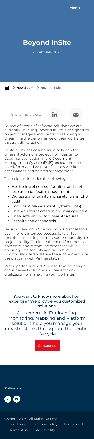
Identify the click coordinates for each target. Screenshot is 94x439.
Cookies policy (46, 424)
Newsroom (25, 88)
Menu (75, 8)
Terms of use (19, 430)
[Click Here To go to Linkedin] (7, 399)
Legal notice (19, 424)
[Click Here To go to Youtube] (16, 399)
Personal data (74, 424)
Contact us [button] (47, 345)
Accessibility (45, 430)
